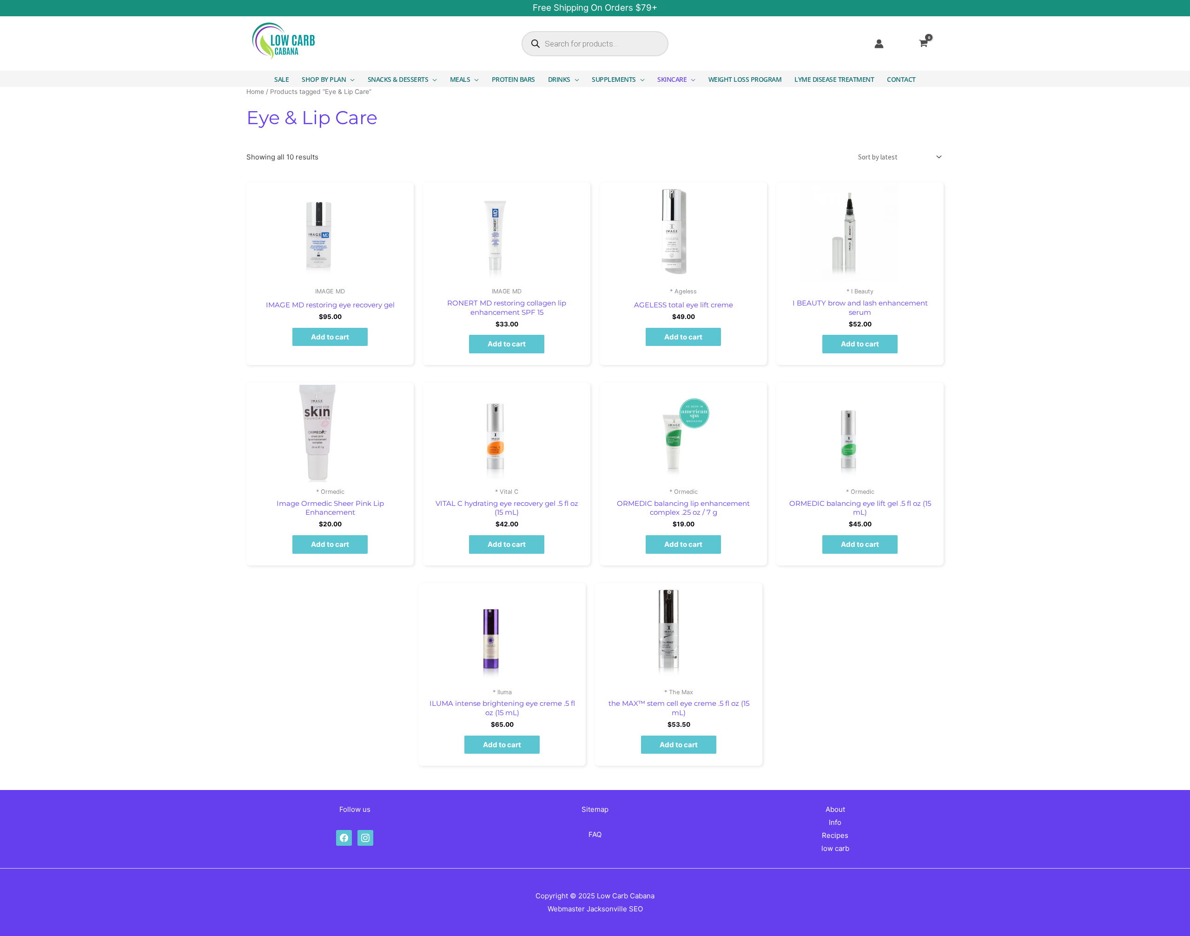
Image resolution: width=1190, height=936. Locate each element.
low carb (835, 848)
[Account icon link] (879, 44)
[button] (350, 79)
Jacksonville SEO (615, 908)
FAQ (595, 834)
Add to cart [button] (330, 336)
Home (255, 91)
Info (835, 822)
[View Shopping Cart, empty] (929, 44)
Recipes (835, 835)
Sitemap (595, 809)
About (835, 809)
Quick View (330, 274)
